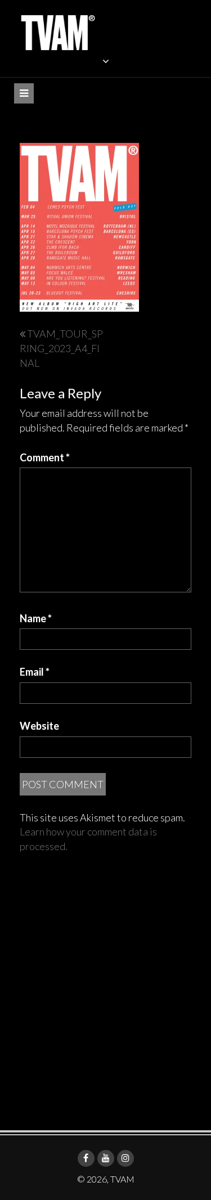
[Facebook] (86, 1158)
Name (36, 618)
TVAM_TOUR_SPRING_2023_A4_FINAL (61, 348)
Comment (45, 457)
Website (39, 726)
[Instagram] (125, 1158)
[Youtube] (105, 1158)
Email (35, 672)
